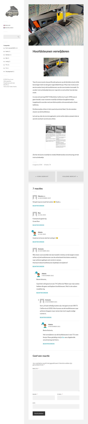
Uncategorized (9, 71)
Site (34, 403)
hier (63, 337)
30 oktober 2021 (44, 251)
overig (7, 61)
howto (7, 51)
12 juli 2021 (42, 234)
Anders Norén (13, 86)
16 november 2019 (44, 198)
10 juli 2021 (42, 215)
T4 (6, 65)
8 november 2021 (51, 302)
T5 (6, 68)
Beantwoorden (38, 205)
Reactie (36, 368)
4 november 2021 (48, 275)
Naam (35, 394)
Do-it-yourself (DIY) (10, 48)
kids (6, 58)
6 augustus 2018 (37, 164)
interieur (8, 54)
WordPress (6, 84)
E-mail (60, 394)
